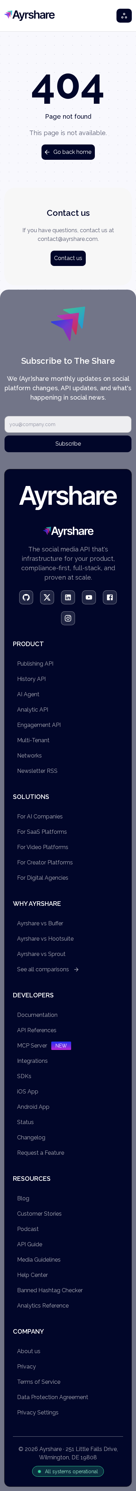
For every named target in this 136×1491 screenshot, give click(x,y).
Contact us (68, 258)
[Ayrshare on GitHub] (26, 597)
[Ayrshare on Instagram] (68, 618)
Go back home (72, 152)
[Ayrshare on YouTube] (89, 597)
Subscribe (68, 443)
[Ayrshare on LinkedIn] (68, 597)
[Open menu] (124, 16)
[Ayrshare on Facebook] (110, 597)
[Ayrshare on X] (47, 597)
